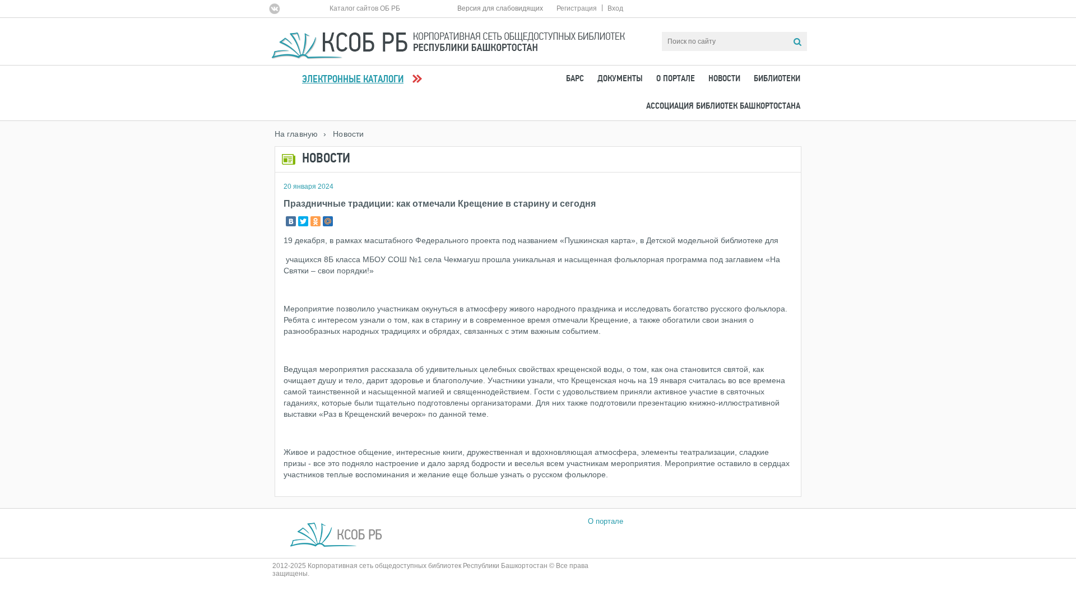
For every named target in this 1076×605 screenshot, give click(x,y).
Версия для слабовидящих (500, 8)
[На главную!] (448, 40)
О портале (675, 79)
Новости (724, 79)
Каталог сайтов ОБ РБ (365, 8)
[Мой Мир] (328, 221)
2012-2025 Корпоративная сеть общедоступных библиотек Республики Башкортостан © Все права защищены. (430, 570)
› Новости (343, 133)
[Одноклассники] (315, 221)
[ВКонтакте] (291, 221)
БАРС (575, 79)
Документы (620, 79)
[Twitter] (303, 221)
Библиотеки (777, 79)
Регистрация (576, 8)
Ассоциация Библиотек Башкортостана (723, 106)
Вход (615, 8)
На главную (296, 133)
